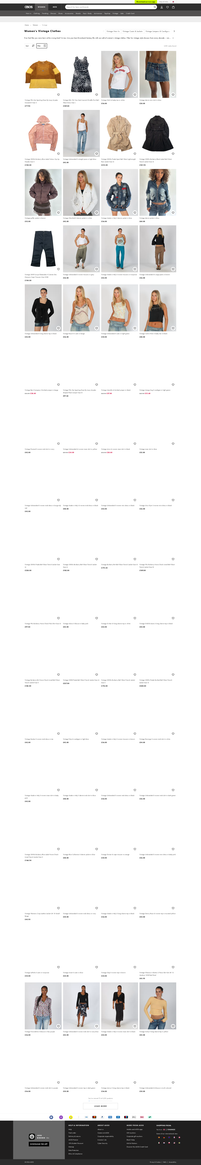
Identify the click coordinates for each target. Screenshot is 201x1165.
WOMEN (41, 7)
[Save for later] (58, 94)
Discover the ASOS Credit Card (137, 1147)
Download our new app (146, 2)
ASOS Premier (73, 1140)
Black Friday (131, 1140)
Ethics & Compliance (75, 1154)
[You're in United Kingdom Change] (173, 1)
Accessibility (172, 1162)
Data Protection (74, 1150)
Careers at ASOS (103, 1133)
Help (70, 1129)
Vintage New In (113, 31)
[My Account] (162, 6)
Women (35, 25)
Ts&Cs (165, 1162)
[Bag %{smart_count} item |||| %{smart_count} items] (173, 6)
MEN (55, 7)
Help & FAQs (163, 2)
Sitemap (71, 1147)
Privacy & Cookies (155, 1162)
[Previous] (103, 31)
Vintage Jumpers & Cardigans (158, 31)
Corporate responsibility (106, 1136)
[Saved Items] (167, 6)
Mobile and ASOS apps (135, 1129)
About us (101, 1129)
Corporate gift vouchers (134, 1136)
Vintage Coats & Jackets (133, 31)
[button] (159, 1137)
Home (27, 25)
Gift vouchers (131, 1133)
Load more (100, 1106)
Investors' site (102, 1140)
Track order (72, 1133)
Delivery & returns (75, 1136)
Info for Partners (132, 1143)
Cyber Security (102, 1143)
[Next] (174, 31)
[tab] (28, 13)
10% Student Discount (76, 1143)
